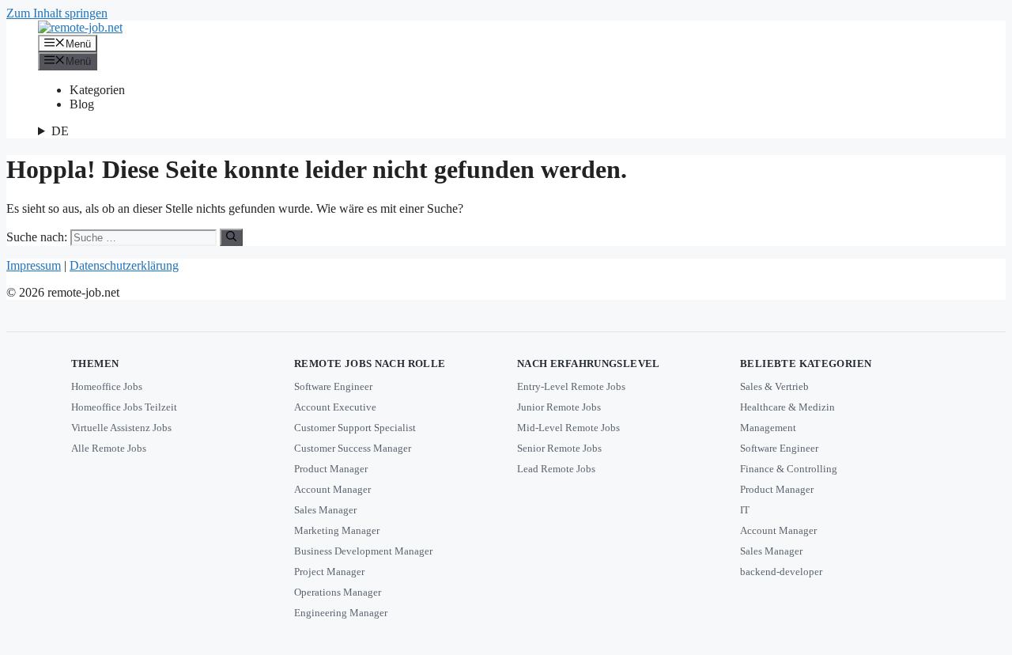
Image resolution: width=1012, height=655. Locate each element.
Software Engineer (333, 386)
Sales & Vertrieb (774, 386)
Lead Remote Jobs (556, 469)
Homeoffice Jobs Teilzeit (124, 407)
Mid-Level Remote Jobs (568, 428)
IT (745, 510)
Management (768, 428)
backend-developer (781, 571)
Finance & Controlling (788, 469)
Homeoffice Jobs (106, 386)
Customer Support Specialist (355, 428)
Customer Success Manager (352, 448)
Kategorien (97, 90)
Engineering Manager (340, 613)
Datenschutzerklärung (124, 265)
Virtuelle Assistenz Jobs (121, 428)
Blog (82, 104)
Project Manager (329, 571)
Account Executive (335, 407)
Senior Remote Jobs (559, 448)
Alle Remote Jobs (108, 448)
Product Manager (331, 469)
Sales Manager (325, 510)
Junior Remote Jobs (559, 407)
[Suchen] (231, 237)
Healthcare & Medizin (787, 407)
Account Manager (332, 489)
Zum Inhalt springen (57, 13)
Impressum (33, 265)
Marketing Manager (337, 530)
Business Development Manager (363, 551)
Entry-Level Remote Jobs (571, 386)
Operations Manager (337, 592)
